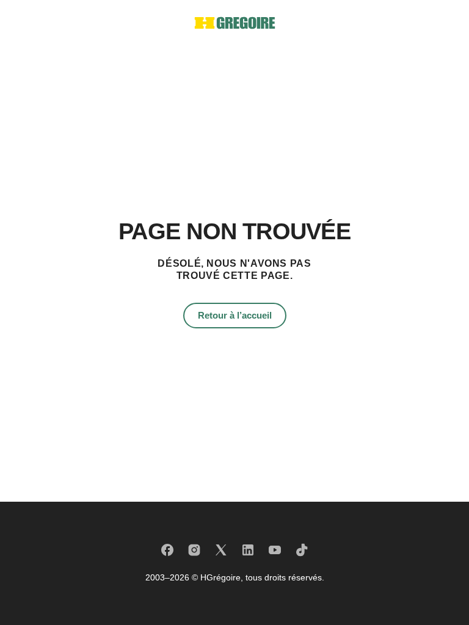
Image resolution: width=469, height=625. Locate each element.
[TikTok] (301, 550)
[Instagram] (194, 550)
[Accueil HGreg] (234, 23)
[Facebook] (167, 550)
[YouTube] (274, 550)
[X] (221, 550)
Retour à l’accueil (235, 315)
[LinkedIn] (248, 550)
